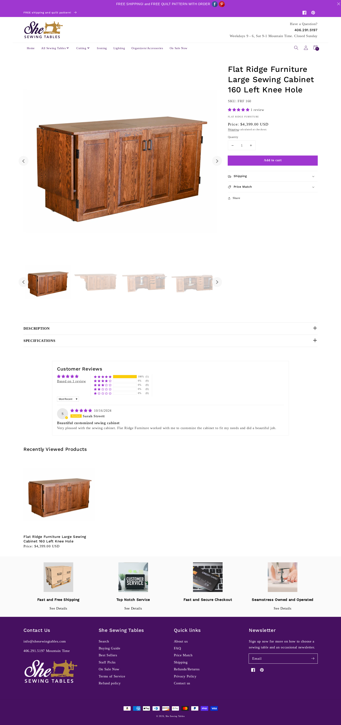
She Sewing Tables (175, 716)
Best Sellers (108, 655)
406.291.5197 (306, 30)
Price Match (183, 655)
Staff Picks (107, 662)
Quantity (233, 137)
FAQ (177, 648)
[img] (81, 411)
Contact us (182, 683)
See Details (58, 608)
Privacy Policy (185, 676)
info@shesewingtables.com (44, 641)
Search (104, 641)
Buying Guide (109, 648)
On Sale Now (109, 669)
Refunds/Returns (187, 669)
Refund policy (110, 683)
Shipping (233, 129)
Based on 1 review (71, 381)
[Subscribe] (313, 658)
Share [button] (236, 198)
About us (181, 641)
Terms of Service (112, 676)
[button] (296, 47)
